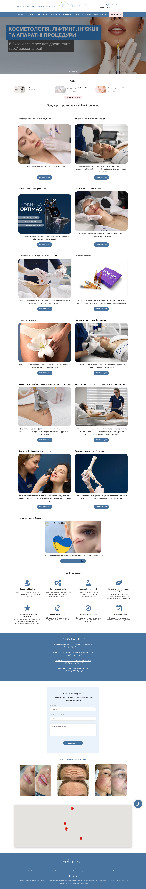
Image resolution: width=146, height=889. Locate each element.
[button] (69, 71)
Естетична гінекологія (27, 320)
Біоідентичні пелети (83, 256)
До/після (79, 14)
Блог (51, 14)
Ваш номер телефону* (57, 714)
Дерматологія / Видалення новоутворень (34, 451)
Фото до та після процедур (29, 880)
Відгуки (88, 14)
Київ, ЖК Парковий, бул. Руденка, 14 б (73, 669)
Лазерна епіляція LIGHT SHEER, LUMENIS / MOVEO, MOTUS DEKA (100, 384)
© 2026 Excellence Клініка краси (77, 884)
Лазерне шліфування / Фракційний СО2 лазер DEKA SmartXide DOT (44, 384)
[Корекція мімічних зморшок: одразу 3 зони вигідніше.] (60, 89)
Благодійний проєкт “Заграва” (30, 518)
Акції (45, 14)
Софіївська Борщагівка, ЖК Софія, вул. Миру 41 (73, 660)
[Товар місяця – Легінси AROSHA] (19, 89)
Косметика (68, 14)
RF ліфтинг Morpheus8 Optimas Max (32, 188)
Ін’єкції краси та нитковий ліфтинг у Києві (34, 119)
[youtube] (76, 876)
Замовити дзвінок (108, 7)
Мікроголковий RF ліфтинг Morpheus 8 (90, 119)
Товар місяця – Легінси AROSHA (36, 87)
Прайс (38, 14)
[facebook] (69, 876)
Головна (20, 14)
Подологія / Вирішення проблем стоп (89, 451)
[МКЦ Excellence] (73, 861)
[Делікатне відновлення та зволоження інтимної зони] (100, 89)
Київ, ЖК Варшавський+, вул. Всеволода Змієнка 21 (73, 644)
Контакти (97, 14)
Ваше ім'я (52, 705)
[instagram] (73, 876)
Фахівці (58, 14)
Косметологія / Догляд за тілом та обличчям (92, 320)
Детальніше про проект (71, 561)
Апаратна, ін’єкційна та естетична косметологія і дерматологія (35, 6)
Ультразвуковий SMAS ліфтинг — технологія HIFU (37, 256)
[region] (73, 43)
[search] (127, 14)
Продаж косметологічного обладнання (79, 880)
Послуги (29, 14)
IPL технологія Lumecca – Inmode (88, 188)
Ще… (105, 14)
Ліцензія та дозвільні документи (52, 880)
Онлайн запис (116, 14)
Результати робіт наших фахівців (73, 759)
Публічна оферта (101, 880)
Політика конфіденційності (118, 880)
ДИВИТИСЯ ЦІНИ (44, 177)
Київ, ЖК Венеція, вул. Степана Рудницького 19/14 (73, 652)
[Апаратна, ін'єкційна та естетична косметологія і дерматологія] (73, 6)
